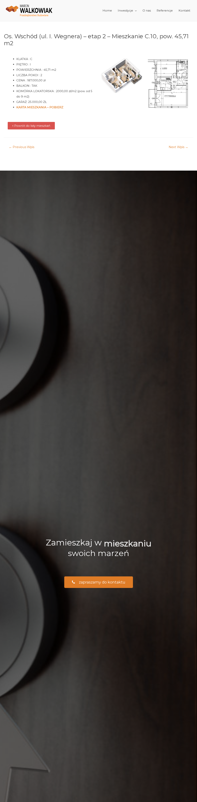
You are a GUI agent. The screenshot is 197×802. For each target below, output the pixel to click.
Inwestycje (125, 10)
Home (107, 10)
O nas (147, 10)
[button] (31, 125)
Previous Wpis (21, 147)
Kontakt (184, 10)
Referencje (165, 10)
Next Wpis (178, 147)
